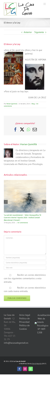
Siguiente (39, 32)
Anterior (28, 32)
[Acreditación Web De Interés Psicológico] (36, 323)
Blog (33, 104)
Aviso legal (24, 314)
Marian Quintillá (11, 104)
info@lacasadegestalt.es (16, 342)
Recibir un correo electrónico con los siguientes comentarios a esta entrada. (25, 278)
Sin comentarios (22, 223)
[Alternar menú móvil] (44, 4)
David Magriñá (36, 363)
